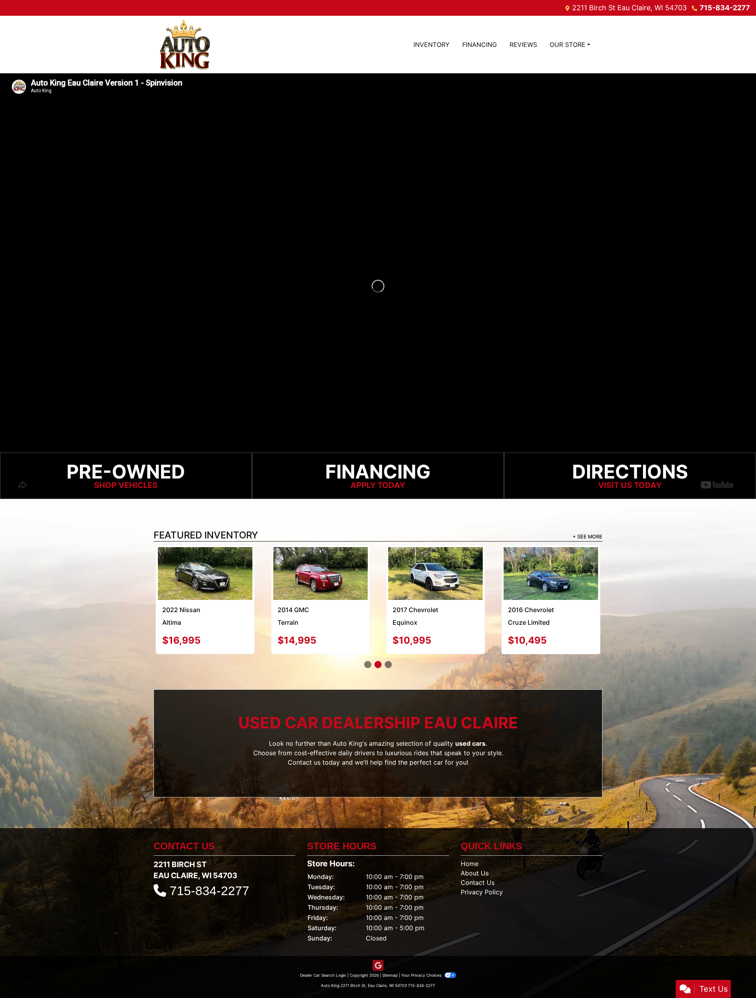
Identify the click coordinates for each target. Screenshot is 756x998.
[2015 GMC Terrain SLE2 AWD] (435, 565)
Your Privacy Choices (422, 975)
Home (469, 864)
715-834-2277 (725, 8)
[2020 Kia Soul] (205, 573)
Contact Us (478, 882)
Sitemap (390, 975)
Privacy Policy (482, 892)
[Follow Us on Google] (378, 965)
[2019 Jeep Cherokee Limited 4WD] (320, 573)
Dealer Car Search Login (323, 975)
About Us (475, 873)
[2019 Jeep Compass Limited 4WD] (550, 564)
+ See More (587, 537)
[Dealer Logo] (184, 44)
